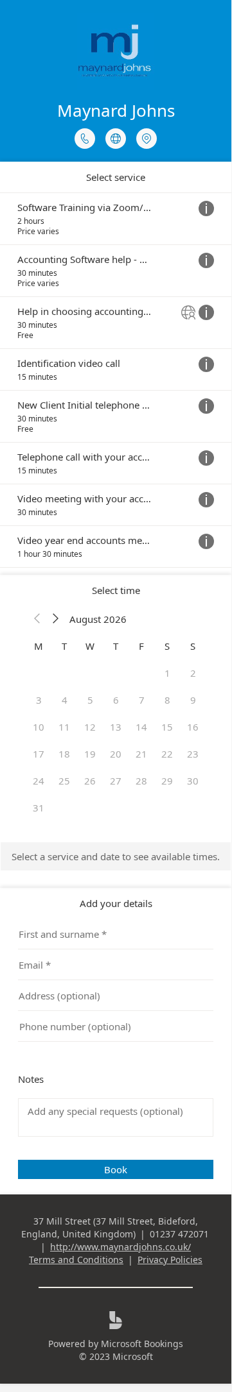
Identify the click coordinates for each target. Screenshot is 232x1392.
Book (115, 1169)
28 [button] (141, 780)
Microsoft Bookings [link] (142, 1343)
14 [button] (141, 726)
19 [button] (90, 753)
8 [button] (167, 699)
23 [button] (193, 753)
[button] (37, 619)
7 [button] (142, 699)
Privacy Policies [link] (170, 1259)
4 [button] (64, 699)
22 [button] (167, 753)
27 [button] (115, 780)
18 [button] (64, 753)
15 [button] (167, 726)
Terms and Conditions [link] (76, 1259)
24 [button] (38, 780)
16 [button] (193, 726)
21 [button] (141, 753)
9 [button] (193, 699)
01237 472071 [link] (179, 1234)
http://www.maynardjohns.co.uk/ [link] (120, 1247)
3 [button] (39, 699)
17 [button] (38, 753)
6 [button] (116, 699)
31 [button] (38, 807)
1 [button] (167, 672)
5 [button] (90, 699)
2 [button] (193, 672)
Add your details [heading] (116, 903)
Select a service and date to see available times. (116, 856)
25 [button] (64, 780)
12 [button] (90, 726)
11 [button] (64, 726)
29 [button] (167, 780)
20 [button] (115, 753)
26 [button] (90, 780)
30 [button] (193, 780)
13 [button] (115, 726)
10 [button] (38, 726)
